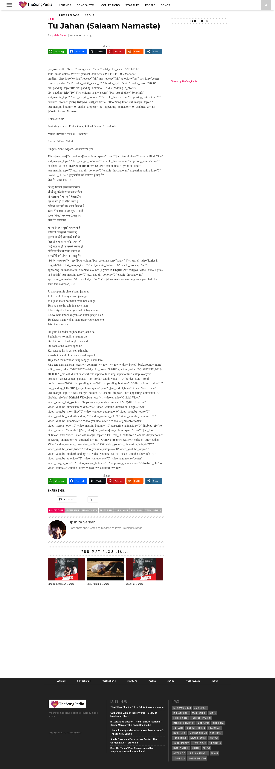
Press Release (69, 15)
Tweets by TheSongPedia (184, 81)
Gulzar (206, 748)
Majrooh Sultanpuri (183, 723)
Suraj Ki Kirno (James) (98, 584)
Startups (132, 5)
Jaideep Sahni (72, 510)
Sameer (212, 712)
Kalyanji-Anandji (198, 738)
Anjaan (214, 753)
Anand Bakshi (198, 712)
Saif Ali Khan (121, 510)
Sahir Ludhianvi (181, 743)
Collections (110, 5)
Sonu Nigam (136, 510)
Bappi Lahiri (179, 733)
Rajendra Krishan (198, 733)
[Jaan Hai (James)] (144, 579)
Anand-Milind (180, 738)
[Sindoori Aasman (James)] (66, 579)
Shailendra (215, 733)
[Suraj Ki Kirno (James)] (105, 579)
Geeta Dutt (179, 753)
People (150, 5)
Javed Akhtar (199, 743)
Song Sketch (86, 5)
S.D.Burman (215, 743)
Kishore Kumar (180, 717)
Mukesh (195, 748)
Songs (165, 5)
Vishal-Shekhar (153, 510)
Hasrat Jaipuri (180, 748)
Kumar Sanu (214, 728)
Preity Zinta (106, 510)
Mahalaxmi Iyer (89, 510)
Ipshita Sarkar (59, 35)
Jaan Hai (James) (135, 584)
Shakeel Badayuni (197, 758)
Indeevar (214, 738)
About (89, 15)
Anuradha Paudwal (197, 753)
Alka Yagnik (203, 723)
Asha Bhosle (200, 707)
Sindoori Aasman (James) (61, 584)
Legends (65, 5)
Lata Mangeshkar (182, 707)
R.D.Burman (218, 723)
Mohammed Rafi (180, 712)
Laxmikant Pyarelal (201, 717)
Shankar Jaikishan (196, 728)
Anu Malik (178, 728)
